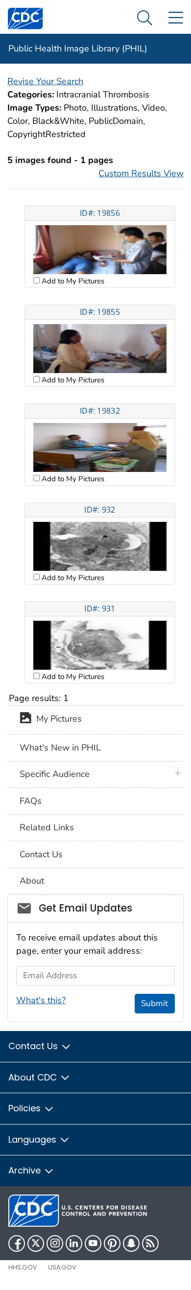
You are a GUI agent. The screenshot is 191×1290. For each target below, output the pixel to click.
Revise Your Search (45, 81)
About (32, 881)
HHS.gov (22, 1267)
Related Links (47, 827)
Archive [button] (25, 1170)
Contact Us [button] (34, 1046)
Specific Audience (55, 774)
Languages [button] (33, 1139)
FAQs (31, 801)
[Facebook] (16, 1243)
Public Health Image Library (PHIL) (77, 48)
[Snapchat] (131, 1243)
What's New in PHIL (60, 747)
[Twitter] (35, 1243)
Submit (154, 1003)
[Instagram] (55, 1243)
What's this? (41, 1000)
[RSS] (150, 1243)
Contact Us (41, 854)
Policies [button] (25, 1108)
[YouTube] (93, 1243)
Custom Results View (141, 173)
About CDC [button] (33, 1077)
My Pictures (56, 719)
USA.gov (62, 1267)
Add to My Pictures (72, 281)
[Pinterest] (112, 1243)
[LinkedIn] (74, 1243)
